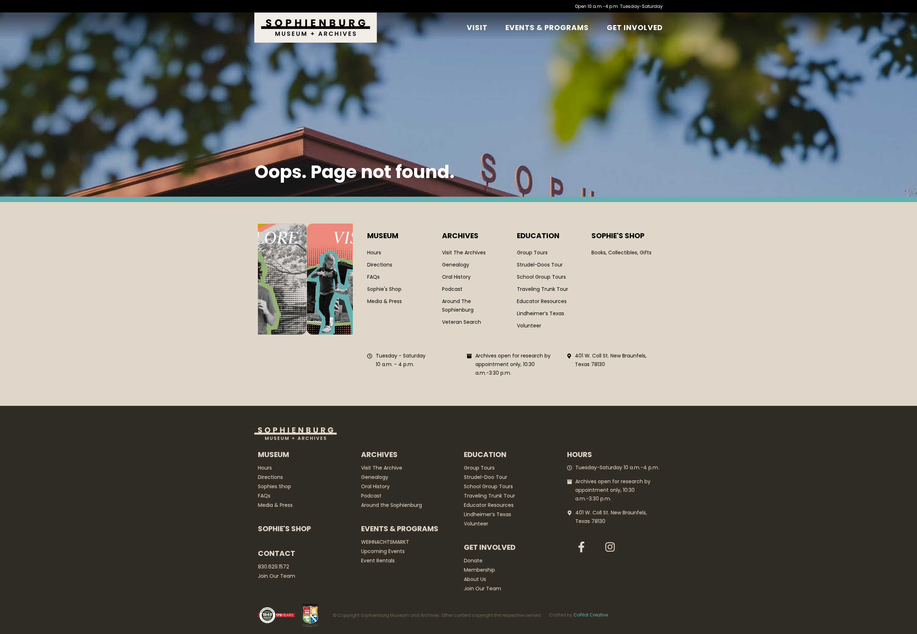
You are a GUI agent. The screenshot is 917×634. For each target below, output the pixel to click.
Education (538, 236)
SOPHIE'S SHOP (617, 236)
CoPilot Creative (590, 615)
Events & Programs (547, 28)
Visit (477, 28)
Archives (460, 236)
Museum (382, 236)
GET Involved (635, 28)
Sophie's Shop (284, 529)
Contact (276, 553)
